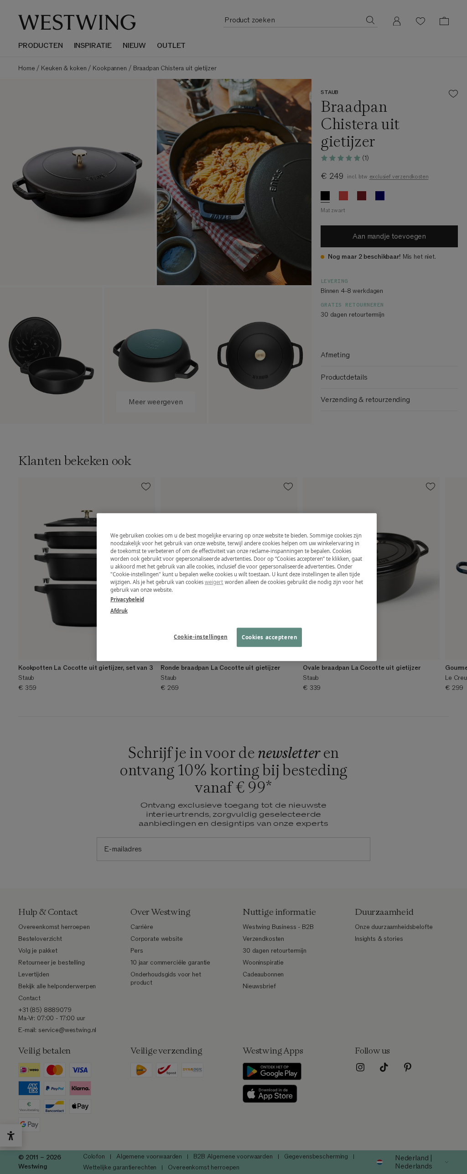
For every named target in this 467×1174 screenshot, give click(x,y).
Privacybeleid (127, 599)
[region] (237, 587)
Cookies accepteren (269, 637)
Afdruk (119, 610)
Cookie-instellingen (201, 636)
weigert (214, 582)
